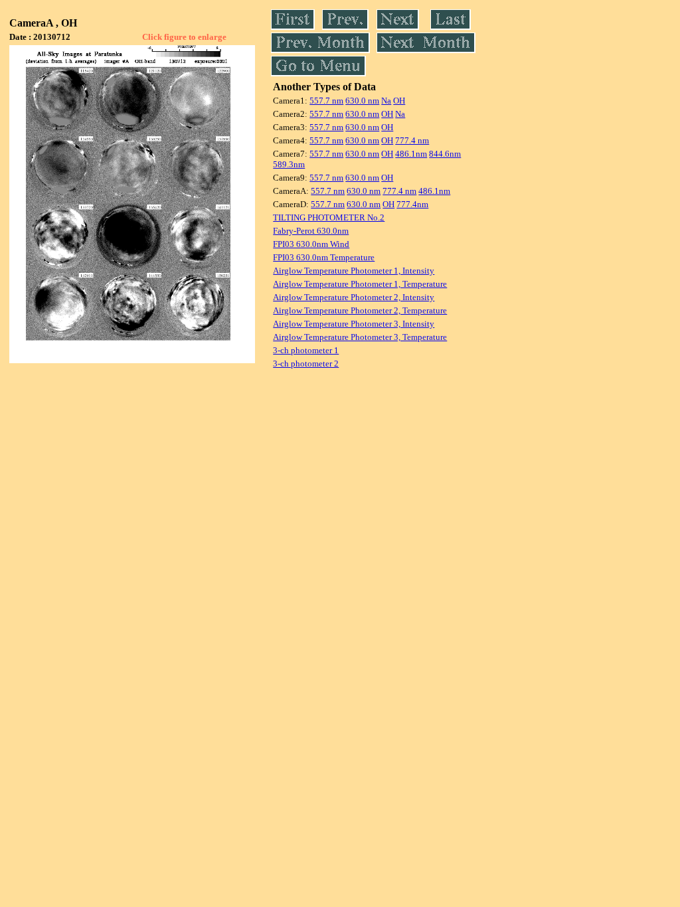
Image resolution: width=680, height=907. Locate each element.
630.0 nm (362, 101)
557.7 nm (326, 101)
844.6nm (445, 154)
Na (386, 101)
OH (399, 101)
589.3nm (289, 164)
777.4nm (412, 204)
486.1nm (411, 154)
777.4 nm (412, 140)
